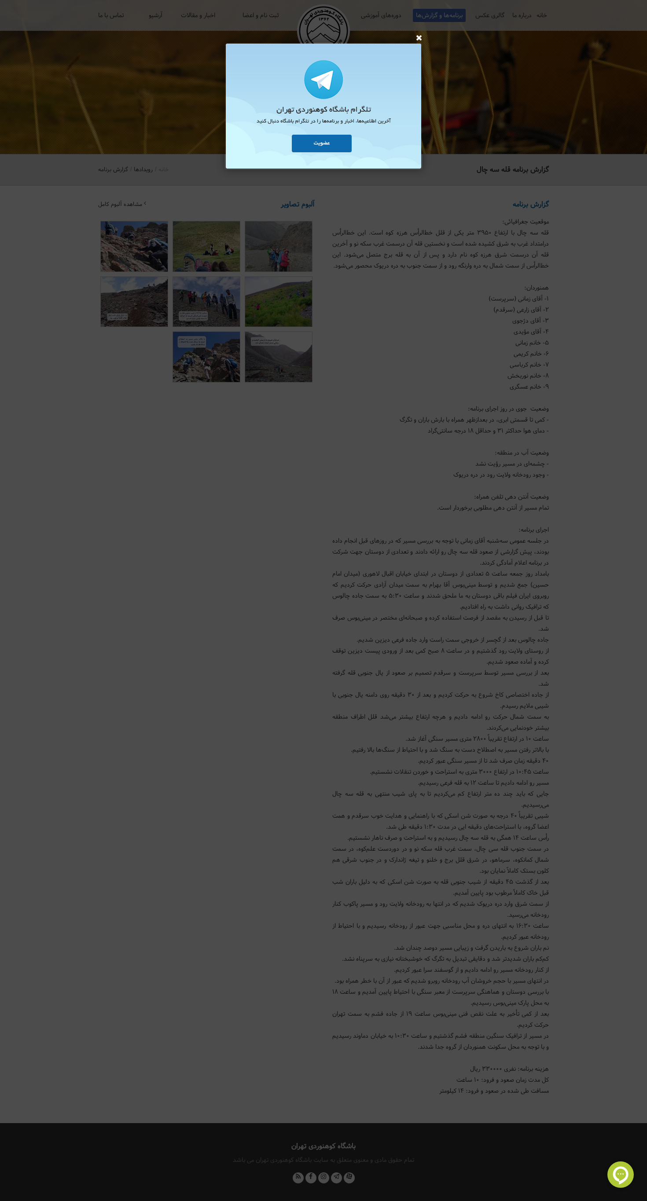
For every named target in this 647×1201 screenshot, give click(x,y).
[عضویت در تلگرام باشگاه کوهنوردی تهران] (323, 107)
